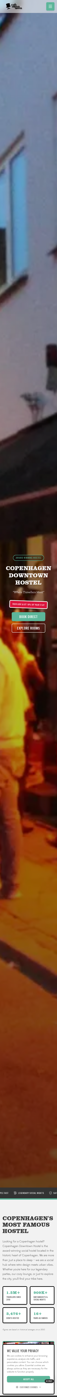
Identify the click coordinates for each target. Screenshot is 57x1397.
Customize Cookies (29, 1387)
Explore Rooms (28, 628)
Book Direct (28, 616)
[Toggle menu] (50, 6)
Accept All (28, 1379)
